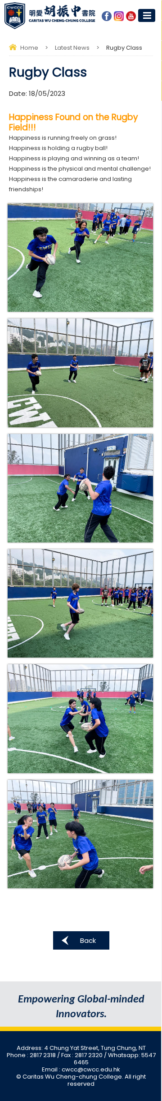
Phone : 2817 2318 (32, 1055)
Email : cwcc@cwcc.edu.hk (81, 1069)
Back (88, 940)
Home (29, 47)
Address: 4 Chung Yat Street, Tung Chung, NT (81, 1048)
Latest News (72, 47)
